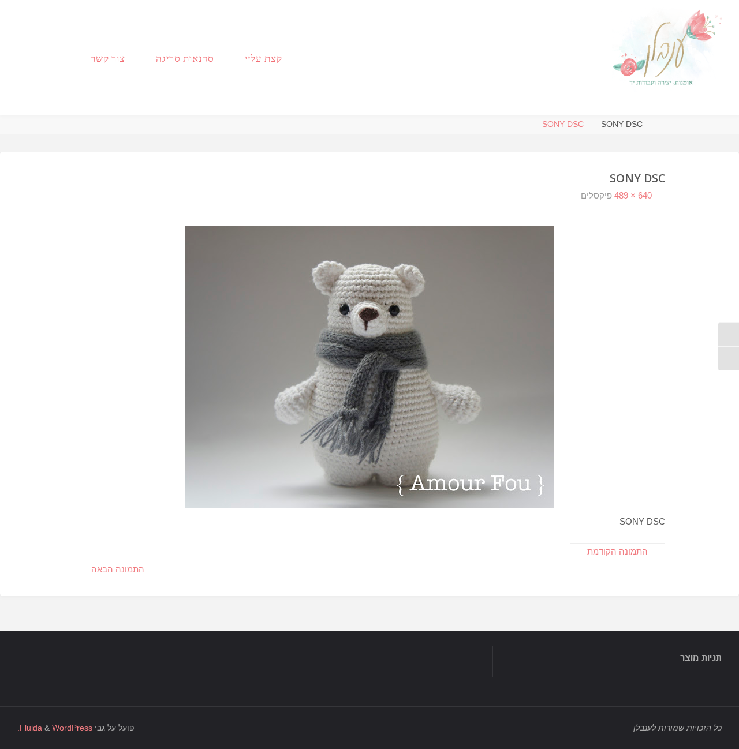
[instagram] (45, 58)
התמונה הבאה (117, 569)
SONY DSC (563, 124)
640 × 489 (632, 195)
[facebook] (62, 58)
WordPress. (54, 728)
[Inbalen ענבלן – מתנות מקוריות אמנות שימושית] (668, 46)
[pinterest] (27, 58)
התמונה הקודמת (617, 551)
